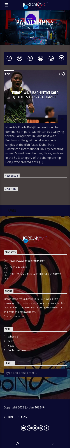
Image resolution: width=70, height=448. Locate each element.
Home (10, 417)
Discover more (13, 316)
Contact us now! (17, 350)
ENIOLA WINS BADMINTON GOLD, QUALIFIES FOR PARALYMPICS (36, 95)
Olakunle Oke (13, 117)
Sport (9, 73)
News (11, 345)
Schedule (13, 336)
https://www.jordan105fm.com (27, 260)
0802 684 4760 (18, 267)
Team (11, 341)
